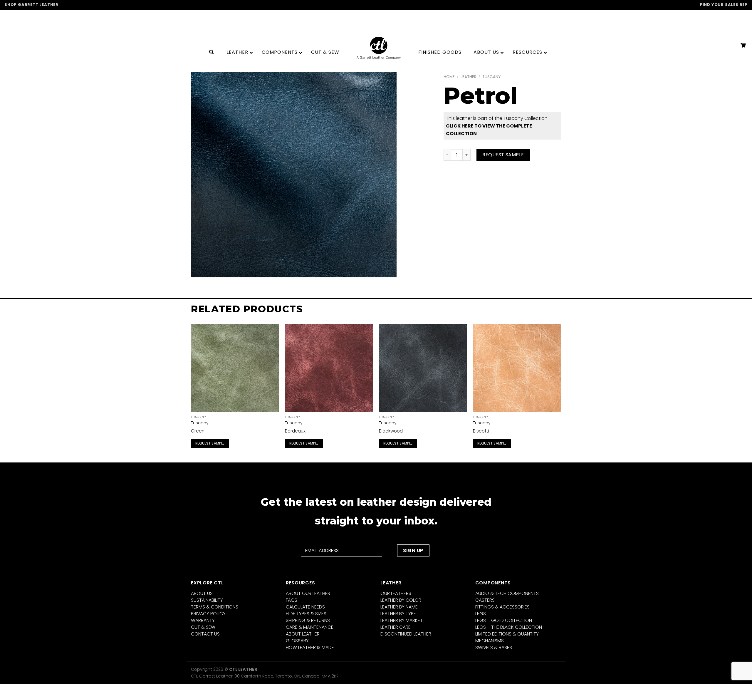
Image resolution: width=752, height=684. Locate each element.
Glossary (297, 641)
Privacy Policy (208, 614)
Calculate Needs (305, 607)
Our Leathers (395, 593)
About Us (202, 593)
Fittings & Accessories (502, 607)
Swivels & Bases (493, 647)
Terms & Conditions (214, 607)
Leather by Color (400, 600)
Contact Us (205, 634)
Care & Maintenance (309, 627)
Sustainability (207, 600)
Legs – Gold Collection (503, 620)
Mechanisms (489, 641)
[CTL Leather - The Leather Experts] (379, 47)
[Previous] (191, 392)
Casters (485, 600)
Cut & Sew (203, 627)
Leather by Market (401, 620)
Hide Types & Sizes (306, 614)
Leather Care (395, 627)
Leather (468, 77)
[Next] (560, 392)
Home (449, 77)
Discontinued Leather (405, 634)
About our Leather (308, 593)
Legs (480, 614)
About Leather (303, 634)
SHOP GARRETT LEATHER (31, 4)
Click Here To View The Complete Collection (489, 130)
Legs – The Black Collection (508, 627)
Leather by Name (399, 607)
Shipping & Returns (308, 620)
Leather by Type (398, 614)
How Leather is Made (310, 647)
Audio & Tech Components (507, 593)
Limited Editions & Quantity (507, 634)
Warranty (203, 620)
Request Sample (503, 154)
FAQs (291, 600)
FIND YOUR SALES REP (724, 4)
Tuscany (491, 77)
